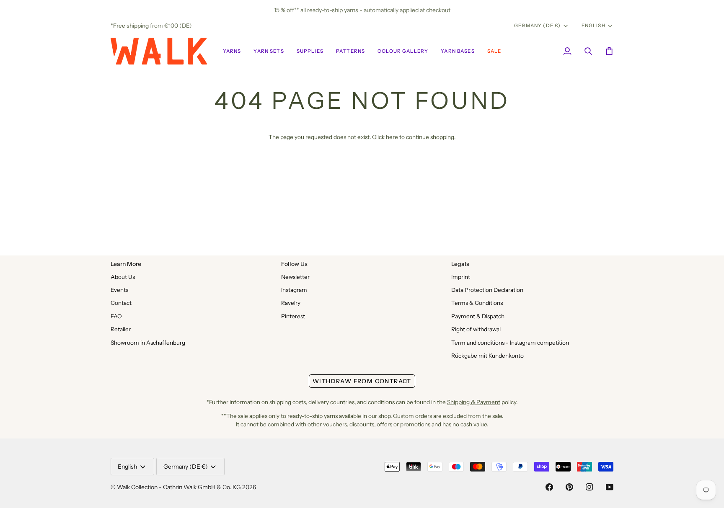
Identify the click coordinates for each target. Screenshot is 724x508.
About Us (123, 276)
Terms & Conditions (477, 302)
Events (119, 289)
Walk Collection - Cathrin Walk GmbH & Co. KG (179, 487)
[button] (232, 51)
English (593, 25)
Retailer (121, 329)
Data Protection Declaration (487, 289)
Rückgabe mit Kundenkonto (487, 355)
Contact (121, 302)
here (392, 137)
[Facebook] (549, 487)
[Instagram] (589, 487)
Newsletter (295, 276)
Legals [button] (460, 264)
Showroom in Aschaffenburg (148, 342)
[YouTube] (609, 487)
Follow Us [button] (294, 264)
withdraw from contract (362, 381)
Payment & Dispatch (477, 316)
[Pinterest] (569, 487)
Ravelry (290, 302)
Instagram (294, 289)
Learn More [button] (126, 264)
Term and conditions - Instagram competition (510, 342)
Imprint (460, 276)
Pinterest (293, 316)
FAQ (116, 316)
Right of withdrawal (476, 329)
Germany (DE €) (537, 25)
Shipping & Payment (473, 402)
